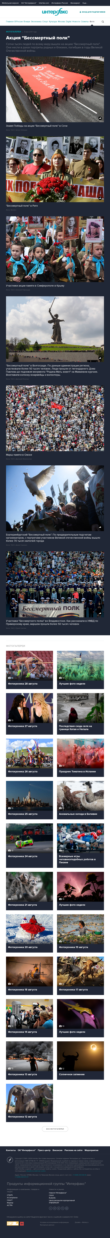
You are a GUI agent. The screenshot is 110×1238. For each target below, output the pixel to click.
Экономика (36, 21)
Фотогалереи (13, 32)
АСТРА (9, 1205)
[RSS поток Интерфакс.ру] (63, 1208)
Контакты (11, 1150)
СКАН (51, 1195)
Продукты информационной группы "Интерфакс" (46, 1184)
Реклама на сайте (73, 1150)
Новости (76, 21)
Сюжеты (85, 21)
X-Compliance (12, 1198)
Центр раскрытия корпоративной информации (62, 1201)
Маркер (10, 1203)
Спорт (45, 21)
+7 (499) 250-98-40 (79, 1175)
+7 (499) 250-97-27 (21, 1177)
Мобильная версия (10, 3)
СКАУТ (9, 1200)
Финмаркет (75, 3)
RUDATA (52, 1198)
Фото (92, 21)
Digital (68, 21)
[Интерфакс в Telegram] (54, 1208)
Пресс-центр (44, 1150)
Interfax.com (44, 3)
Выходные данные (47, 1225)
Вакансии (57, 1150)
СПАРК (10, 1195)
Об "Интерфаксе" (28, 3)
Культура (53, 21)
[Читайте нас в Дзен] (50, 1208)
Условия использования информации (54, 1222)
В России (18, 21)
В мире (27, 21)
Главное (10, 21)
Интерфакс (55, 12)
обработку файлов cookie (35, 1171)
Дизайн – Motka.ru (82, 1222)
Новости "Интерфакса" (58, 1193)
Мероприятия (91, 1150)
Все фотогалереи (55, 1129)
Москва (61, 21)
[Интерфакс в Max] (67, 1208)
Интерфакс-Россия (60, 3)
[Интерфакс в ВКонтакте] (59, 1208)
